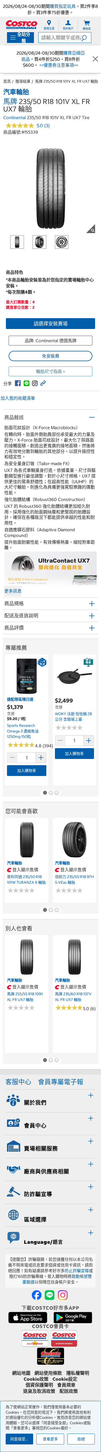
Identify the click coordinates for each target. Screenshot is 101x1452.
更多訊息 (13, 591)
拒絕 (81, 1439)
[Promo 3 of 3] (56, 793)
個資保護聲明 (39, 1385)
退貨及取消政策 (39, 1391)
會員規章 (66, 1385)
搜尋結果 (22, 81)
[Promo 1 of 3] (45, 793)
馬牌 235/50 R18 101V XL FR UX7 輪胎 (66, 81)
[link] (18, 383)
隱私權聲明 (77, 1373)
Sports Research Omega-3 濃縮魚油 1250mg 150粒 (23, 731)
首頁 (7, 81)
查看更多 (50, 1439)
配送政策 (69, 1391)
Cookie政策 (36, 1379)
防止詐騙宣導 (77, 1270)
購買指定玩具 (63, 6)
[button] (86, 37)
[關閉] (95, 59)
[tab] (50, 1100)
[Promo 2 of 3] (50, 793)
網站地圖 (21, 1373)
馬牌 (10, 101)
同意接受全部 (21, 1439)
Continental (14, 117)
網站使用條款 (48, 1373)
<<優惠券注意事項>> (58, 65)
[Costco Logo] (21, 24)
